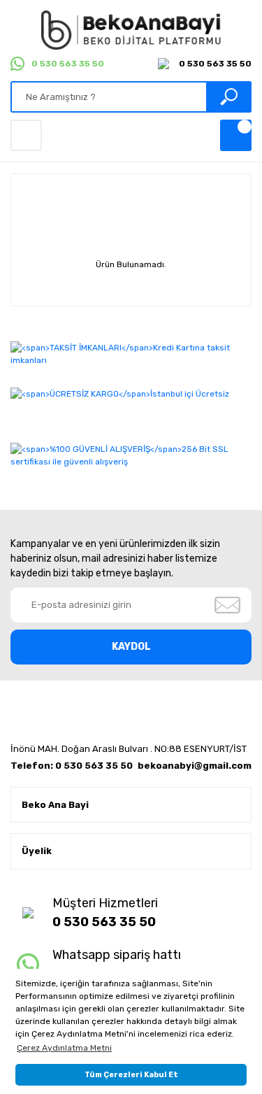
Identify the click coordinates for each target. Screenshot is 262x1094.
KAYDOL (131, 647)
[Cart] (236, 135)
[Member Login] (26, 135)
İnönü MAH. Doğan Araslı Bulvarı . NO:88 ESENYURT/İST (128, 749)
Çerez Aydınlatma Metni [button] (64, 1048)
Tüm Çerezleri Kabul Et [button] (131, 1074)
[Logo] (130, 30)
